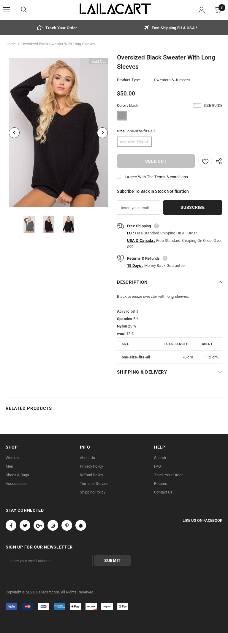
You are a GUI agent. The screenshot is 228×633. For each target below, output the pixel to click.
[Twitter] (25, 525)
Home (11, 44)
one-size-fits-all (134, 142)
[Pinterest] (66, 525)
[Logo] (115, 9)
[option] (57, 27)
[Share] (217, 161)
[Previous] (14, 132)
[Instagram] (53, 525)
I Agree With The (139, 177)
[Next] (102, 132)
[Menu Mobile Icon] (6, 9)
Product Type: (129, 80)
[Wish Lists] (205, 161)
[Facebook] (11, 525)
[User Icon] (202, 10)
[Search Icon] (30, 10)
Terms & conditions (171, 177)
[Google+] (39, 525)
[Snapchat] (80, 525)
